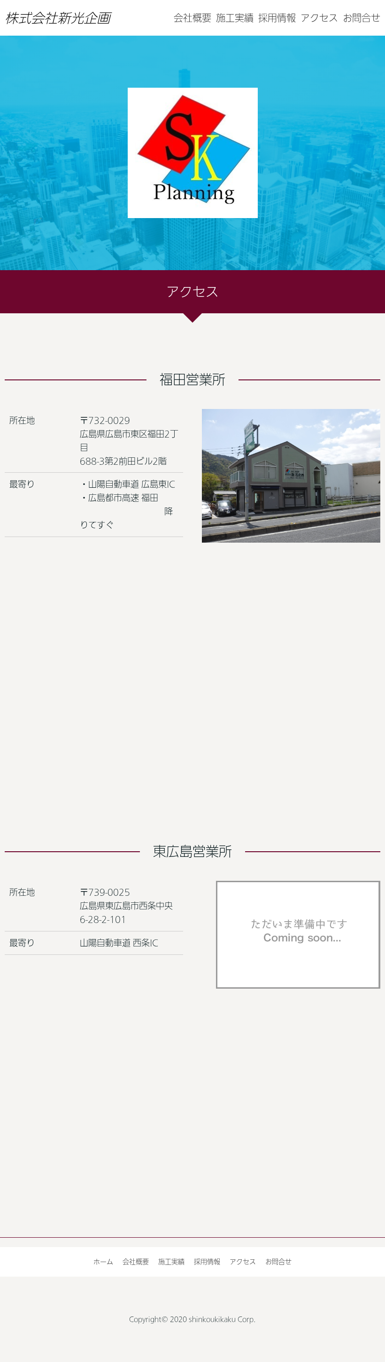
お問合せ (361, 18)
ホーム (103, 1261)
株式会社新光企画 (57, 17)
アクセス (319, 18)
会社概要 (192, 18)
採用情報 (277, 18)
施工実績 (235, 18)
